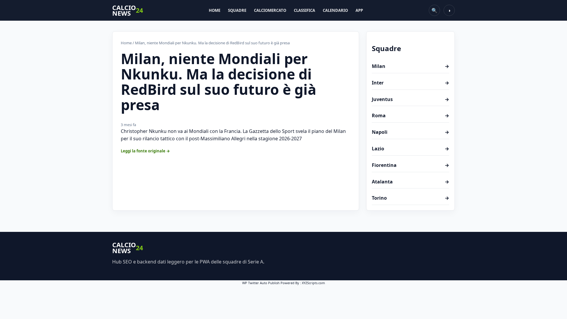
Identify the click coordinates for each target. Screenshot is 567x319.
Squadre (237, 10)
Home (214, 10)
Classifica (304, 10)
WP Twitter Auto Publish (261, 283)
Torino (410, 198)
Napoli (410, 132)
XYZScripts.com (313, 283)
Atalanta (410, 181)
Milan (410, 66)
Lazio (410, 148)
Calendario (335, 10)
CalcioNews (127, 10)
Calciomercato (270, 10)
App (359, 10)
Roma (410, 115)
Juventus (410, 99)
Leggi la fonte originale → (145, 151)
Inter (410, 82)
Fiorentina (410, 165)
